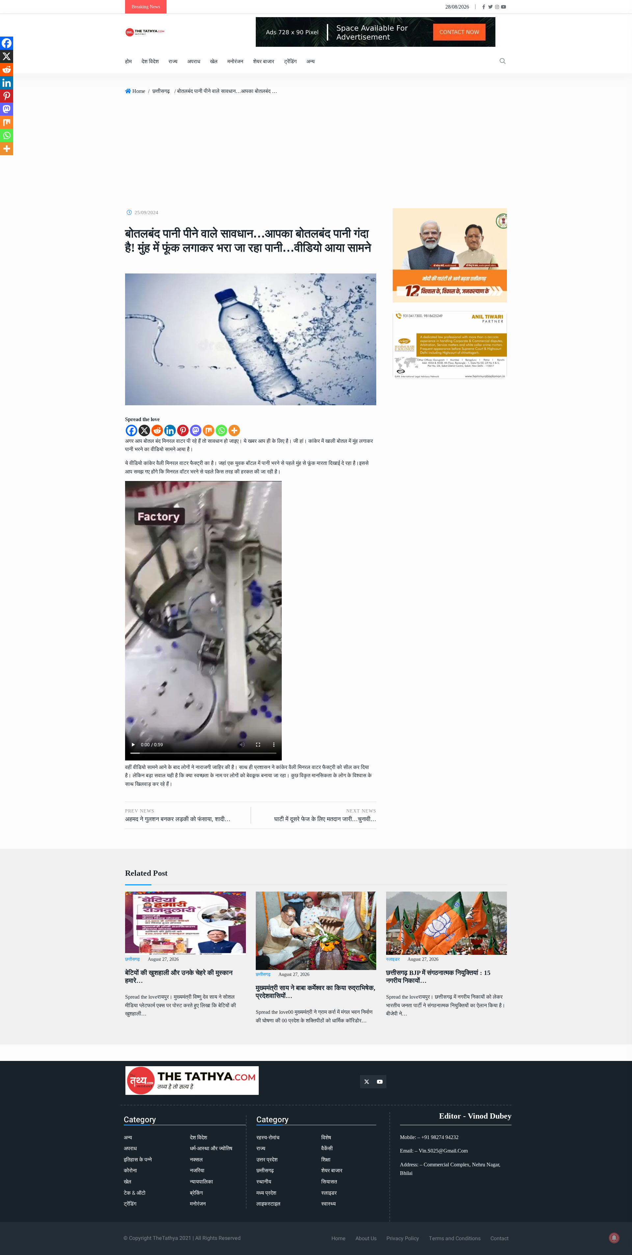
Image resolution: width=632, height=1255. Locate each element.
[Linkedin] (170, 430)
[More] (234, 430)
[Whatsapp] (221, 430)
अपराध (193, 61)
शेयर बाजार (263, 61)
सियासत (329, 1182)
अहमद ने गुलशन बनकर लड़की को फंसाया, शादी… (177, 819)
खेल (214, 61)
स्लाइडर (393, 959)
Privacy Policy (402, 1238)
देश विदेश (150, 61)
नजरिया (197, 1171)
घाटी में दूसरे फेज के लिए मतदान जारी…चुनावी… (325, 819)
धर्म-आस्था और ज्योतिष (211, 1149)
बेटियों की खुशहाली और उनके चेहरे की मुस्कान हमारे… (178, 976)
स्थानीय (263, 1182)
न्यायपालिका (201, 1182)
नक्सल (196, 1160)
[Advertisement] (316, 149)
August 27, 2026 (163, 959)
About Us (366, 1238)
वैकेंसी (327, 1149)
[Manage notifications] (614, 1238)
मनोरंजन (235, 61)
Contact (499, 1238)
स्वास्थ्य (328, 1204)
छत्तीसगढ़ (161, 91)
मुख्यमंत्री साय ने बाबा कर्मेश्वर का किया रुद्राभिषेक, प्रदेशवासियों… (315, 991)
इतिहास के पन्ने (138, 1160)
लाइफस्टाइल (268, 1204)
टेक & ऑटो (134, 1193)
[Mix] (208, 430)
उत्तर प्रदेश (266, 1160)
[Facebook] (131, 430)
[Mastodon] (195, 430)
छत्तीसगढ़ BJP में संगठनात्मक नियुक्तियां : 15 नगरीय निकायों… (438, 976)
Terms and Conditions (455, 1238)
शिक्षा (325, 1160)
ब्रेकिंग (196, 1193)
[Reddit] (157, 430)
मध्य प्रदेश (266, 1193)
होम (128, 61)
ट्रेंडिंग (290, 61)
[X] (144, 430)
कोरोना (130, 1171)
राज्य (173, 61)
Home (138, 91)
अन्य (310, 61)
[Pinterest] (183, 430)
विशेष (326, 1138)
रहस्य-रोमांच (267, 1138)
